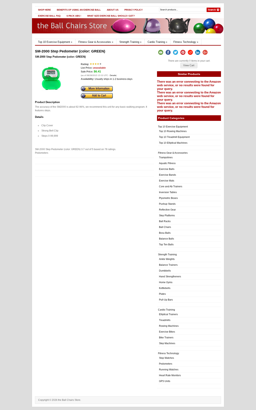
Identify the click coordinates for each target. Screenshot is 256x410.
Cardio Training (157, 41)
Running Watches (168, 369)
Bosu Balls (165, 233)
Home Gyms (165, 282)
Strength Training (130, 41)
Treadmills (164, 320)
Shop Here (44, 10)
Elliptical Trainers (168, 314)
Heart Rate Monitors (170, 375)
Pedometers (165, 363)
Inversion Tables (168, 192)
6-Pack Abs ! (74, 16)
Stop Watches (166, 358)
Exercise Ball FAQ (49, 16)
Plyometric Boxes (168, 198)
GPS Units (164, 381)
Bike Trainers (166, 337)
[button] (188, 65)
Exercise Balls (166, 169)
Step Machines (167, 343)
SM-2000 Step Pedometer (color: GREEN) (60, 56)
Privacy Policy (133, 10)
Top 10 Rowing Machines (173, 131)
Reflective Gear (167, 209)
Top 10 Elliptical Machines (173, 142)
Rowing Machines (169, 326)
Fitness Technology (185, 41)
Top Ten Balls (166, 244)
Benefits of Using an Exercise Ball (79, 10)
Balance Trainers (168, 265)
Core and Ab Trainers (170, 186)
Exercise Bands (167, 174)
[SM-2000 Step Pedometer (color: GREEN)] (51, 93)
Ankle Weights (167, 259)
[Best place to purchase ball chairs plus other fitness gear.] (73, 38)
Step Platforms (167, 215)
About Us (112, 10)
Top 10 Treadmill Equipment (174, 137)
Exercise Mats (166, 180)
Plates (162, 294)
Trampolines (166, 157)
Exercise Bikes (167, 331)
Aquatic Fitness (167, 163)
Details (113, 75)
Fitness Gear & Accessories (95, 41)
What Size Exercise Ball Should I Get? (111, 16)
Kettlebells (164, 288)
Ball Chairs (165, 227)
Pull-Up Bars (166, 299)
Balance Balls (166, 238)
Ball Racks (165, 221)
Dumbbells (165, 270)
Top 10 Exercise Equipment (55, 41)
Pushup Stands (167, 203)
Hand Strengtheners (170, 276)
